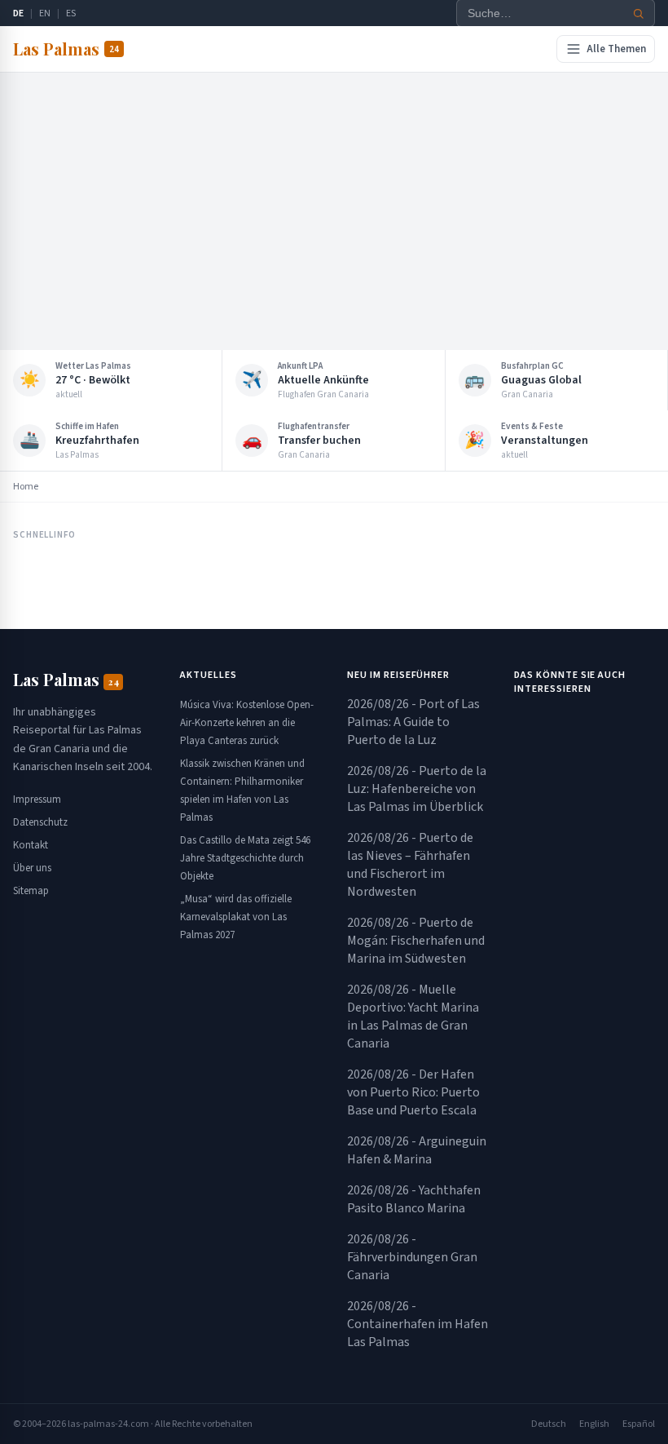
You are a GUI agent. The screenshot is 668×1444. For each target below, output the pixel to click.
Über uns (32, 868)
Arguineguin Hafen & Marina (416, 1150)
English (594, 1424)
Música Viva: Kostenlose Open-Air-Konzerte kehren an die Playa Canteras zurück (247, 723)
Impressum (37, 799)
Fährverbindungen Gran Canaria (412, 1257)
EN (45, 13)
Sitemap (31, 891)
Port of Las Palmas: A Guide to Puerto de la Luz (413, 722)
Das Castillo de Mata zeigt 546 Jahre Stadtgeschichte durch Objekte (245, 858)
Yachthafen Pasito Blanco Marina (414, 1199)
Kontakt (30, 845)
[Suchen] (638, 13)
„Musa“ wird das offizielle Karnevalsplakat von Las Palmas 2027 (236, 917)
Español (638, 1424)
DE (18, 13)
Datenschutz (40, 822)
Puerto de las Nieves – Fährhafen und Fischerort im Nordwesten (410, 865)
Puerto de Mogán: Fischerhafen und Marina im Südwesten (416, 941)
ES (71, 13)
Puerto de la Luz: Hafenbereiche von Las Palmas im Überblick (416, 789)
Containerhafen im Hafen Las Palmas (417, 1324)
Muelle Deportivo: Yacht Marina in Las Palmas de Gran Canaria (413, 1016)
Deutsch (548, 1424)
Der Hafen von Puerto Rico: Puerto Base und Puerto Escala (413, 1092)
